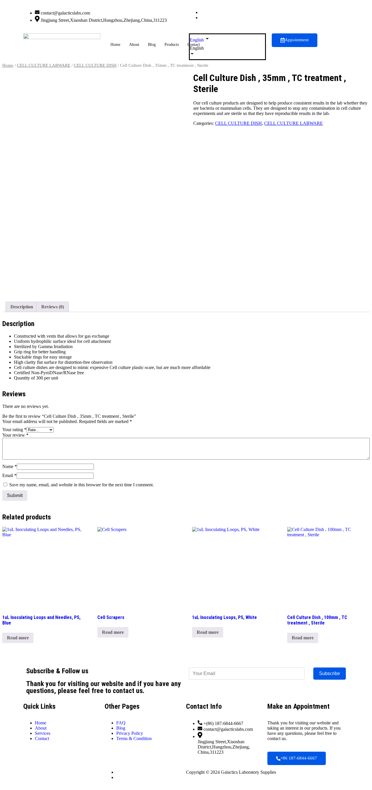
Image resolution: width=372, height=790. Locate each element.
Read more (18, 637)
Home (115, 44)
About (134, 44)
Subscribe (329, 673)
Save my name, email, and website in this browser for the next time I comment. (81, 484)
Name (9, 466)
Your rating (14, 429)
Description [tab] (21, 306)
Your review (15, 435)
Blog (152, 44)
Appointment (297, 39)
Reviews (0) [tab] (52, 306)
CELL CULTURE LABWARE (43, 65)
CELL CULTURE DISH (95, 65)
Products (171, 44)
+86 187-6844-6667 (298, 758)
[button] (227, 48)
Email (9, 475)
